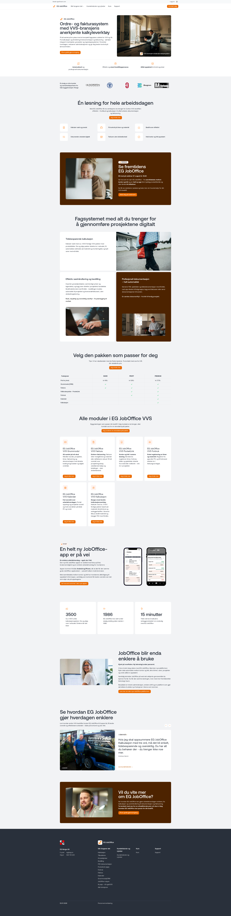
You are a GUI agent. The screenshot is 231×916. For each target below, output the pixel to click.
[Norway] (176, 1)
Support (117, 6)
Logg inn (172, 1)
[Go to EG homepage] (62, 842)
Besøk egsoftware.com (59, 1)
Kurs (109, 6)
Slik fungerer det (76, 6)
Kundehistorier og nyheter (96, 6)
